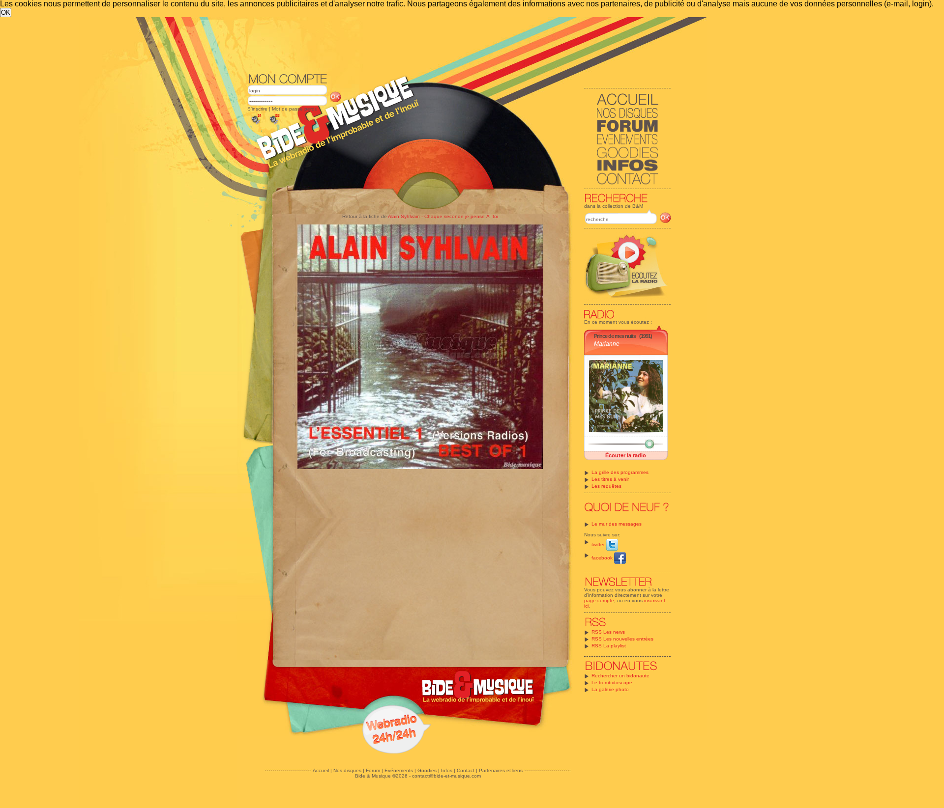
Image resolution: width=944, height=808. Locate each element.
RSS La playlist (608, 645)
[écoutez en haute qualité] (274, 124)
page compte (599, 600)
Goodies (427, 770)
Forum (373, 770)
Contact (465, 770)
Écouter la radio (625, 455)
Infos (446, 770)
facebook (602, 557)
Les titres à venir (610, 479)
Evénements (398, 770)
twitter (598, 544)
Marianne (607, 343)
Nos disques (347, 770)
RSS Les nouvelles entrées (622, 638)
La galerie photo (610, 689)
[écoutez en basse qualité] (255, 124)
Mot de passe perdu (295, 108)
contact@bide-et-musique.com (446, 776)
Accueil (321, 770)
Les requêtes (606, 486)
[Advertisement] (459, 44)
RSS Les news (608, 632)
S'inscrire (257, 108)
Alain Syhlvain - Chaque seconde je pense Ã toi (443, 216)
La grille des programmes (620, 472)
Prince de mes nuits (615, 336)
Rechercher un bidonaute (620, 675)
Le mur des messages (616, 524)
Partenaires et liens (501, 770)
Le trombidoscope (611, 682)
